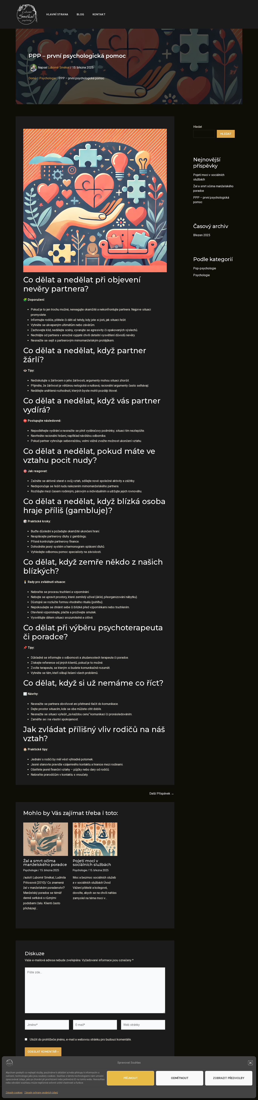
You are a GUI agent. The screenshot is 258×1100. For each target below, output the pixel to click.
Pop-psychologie (204, 268)
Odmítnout (179, 1078)
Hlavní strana (57, 14)
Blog (80, 14)
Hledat (197, 127)
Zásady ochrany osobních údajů (41, 1092)
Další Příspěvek (161, 793)
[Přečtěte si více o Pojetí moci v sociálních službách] (95, 839)
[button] (250, 1063)
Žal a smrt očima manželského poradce (45, 863)
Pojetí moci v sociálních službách (92, 863)
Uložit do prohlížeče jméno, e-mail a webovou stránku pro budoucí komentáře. (80, 1039)
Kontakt (99, 14)
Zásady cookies (14, 1092)
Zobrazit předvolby (228, 1078)
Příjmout (131, 1078)
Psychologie (30, 870)
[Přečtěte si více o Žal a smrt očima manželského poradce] (45, 839)
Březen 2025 (201, 235)
